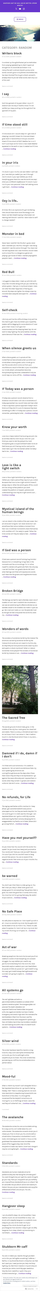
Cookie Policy (6, 1283)
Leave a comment (7, 86)
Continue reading (9, 149)
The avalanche (12, 1117)
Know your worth (14, 427)
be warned (9, 876)
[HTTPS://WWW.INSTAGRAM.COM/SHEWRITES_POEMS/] (24, 9)
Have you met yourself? (19, 838)
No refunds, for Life (16, 797)
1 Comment (5, 1109)
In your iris (10, 162)
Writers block (12, 53)
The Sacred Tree (13, 718)
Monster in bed (13, 234)
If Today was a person (18, 389)
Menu (21, 19)
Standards (10, 1163)
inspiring (19, 313)
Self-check (9, 310)
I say (5, 94)
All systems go (12, 990)
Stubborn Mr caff (14, 1246)
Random (18, 56)
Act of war (9, 947)
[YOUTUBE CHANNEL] (20, 9)
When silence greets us (19, 348)
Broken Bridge (12, 591)
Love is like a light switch (11, 466)
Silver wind (10, 1041)
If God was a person (16, 550)
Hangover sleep (13, 1206)
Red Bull (8, 272)
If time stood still (14, 124)
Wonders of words (15, 629)
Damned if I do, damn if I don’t (19, 754)
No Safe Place (12, 911)
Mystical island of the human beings (18, 510)
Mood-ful (8, 1076)
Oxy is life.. (10, 201)
